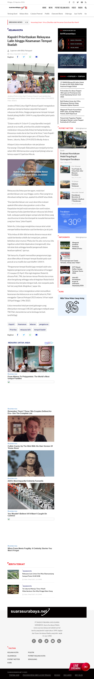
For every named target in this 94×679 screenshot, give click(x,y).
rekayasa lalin (25, 330)
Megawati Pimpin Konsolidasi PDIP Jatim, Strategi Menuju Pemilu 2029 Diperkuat (71, 112)
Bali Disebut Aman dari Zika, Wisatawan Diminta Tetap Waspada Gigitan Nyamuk (70, 103)
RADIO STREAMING (76, 40)
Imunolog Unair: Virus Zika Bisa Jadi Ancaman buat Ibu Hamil (55, 22)
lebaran (33, 324)
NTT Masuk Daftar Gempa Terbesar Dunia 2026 (77, 270)
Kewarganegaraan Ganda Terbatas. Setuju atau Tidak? (70, 262)
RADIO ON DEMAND (76, 44)
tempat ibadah (40, 330)
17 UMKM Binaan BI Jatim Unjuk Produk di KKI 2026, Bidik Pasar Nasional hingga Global (72, 84)
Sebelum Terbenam (75, 185)
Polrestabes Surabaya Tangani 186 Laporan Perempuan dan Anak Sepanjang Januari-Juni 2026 (70, 94)
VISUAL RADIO (74, 47)
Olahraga (68, 14)
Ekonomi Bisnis (57, 14)
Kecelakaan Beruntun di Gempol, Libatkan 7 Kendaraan (78, 198)
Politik (47, 14)
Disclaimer (68, 675)
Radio (80, 8)
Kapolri (11, 324)
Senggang (32, 659)
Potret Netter (13, 659)
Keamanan (22, 324)
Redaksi (57, 675)
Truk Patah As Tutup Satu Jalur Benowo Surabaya (77, 172)
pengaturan (43, 324)
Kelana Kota (24, 14)
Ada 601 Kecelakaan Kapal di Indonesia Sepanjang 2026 (78, 281)
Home (44, 8)
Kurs (9, 663)
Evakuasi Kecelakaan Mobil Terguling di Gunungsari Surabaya (70, 156)
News (51, 8)
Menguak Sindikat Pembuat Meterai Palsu (77, 246)
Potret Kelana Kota (62, 8)
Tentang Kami (12, 14)
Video (74, 8)
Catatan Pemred (36, 14)
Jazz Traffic (78, 14)
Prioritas (13, 330)
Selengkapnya (81, 128)
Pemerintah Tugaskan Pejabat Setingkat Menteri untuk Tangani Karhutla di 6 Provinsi (71, 120)
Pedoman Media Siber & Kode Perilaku (37, 675)
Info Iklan (79, 675)
